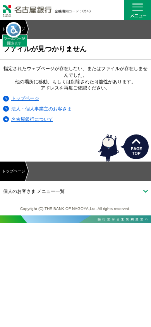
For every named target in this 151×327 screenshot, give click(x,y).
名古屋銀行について (32, 119)
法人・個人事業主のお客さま (41, 109)
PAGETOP (136, 146)
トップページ (25, 98)
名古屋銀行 (27, 11)
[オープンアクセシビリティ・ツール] (13, 30)
